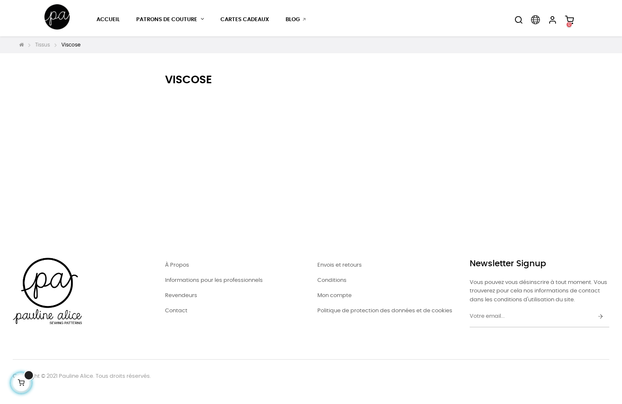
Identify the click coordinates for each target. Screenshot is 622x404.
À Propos (177, 265)
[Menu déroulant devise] (535, 20)
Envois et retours (339, 265)
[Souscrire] (600, 317)
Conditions (332, 280)
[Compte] (552, 20)
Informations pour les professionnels (214, 280)
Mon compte (334, 295)
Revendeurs (181, 295)
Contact (176, 311)
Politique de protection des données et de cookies (384, 311)
